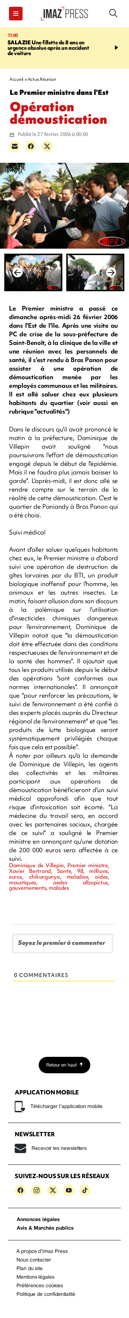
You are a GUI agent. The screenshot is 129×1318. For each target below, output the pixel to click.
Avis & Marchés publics (45, 1228)
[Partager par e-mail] (14, 146)
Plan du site (29, 1268)
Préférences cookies (39, 1286)
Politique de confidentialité (45, 1294)
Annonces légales (38, 1219)
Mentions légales (35, 1277)
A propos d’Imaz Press (42, 1251)
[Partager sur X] (47, 146)
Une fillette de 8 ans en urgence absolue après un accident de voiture (48, 48)
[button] (16, 13)
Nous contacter (33, 1260)
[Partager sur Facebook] (31, 146)
